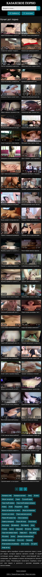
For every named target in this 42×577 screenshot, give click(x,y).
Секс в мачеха (23, 518)
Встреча (28, 529)
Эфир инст (23, 533)
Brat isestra (25, 544)
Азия (26, 507)
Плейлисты (15, 13)
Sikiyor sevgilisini (7, 499)
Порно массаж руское (23, 514)
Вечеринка (15, 525)
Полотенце (32, 522)
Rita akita (32, 533)
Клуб (10, 507)
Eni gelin (34, 544)
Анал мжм (5, 525)
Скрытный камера (8, 503)
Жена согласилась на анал (11, 510)
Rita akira (5, 536)
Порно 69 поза (21, 522)
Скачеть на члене (8, 514)
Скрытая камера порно (9, 533)
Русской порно (27, 499)
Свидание (19, 529)
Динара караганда (8, 540)
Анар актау (6, 548)
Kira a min (20, 540)
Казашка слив (6, 496)
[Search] (38, 8)
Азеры (4, 507)
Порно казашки (21, 571)
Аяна (30, 496)
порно (21, 3)
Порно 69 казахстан (9, 518)
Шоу (32, 525)
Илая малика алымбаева (10, 544)
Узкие (18, 499)
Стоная (4, 529)
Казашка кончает (20, 496)
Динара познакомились (25, 536)
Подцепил (18, 507)
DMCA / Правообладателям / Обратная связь (21, 574)
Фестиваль (24, 525)
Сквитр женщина (8, 522)
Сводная (29, 540)
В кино (36, 496)
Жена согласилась (29, 510)
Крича (11, 529)
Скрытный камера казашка (26, 503)
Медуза (36, 529)
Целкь (13, 536)
